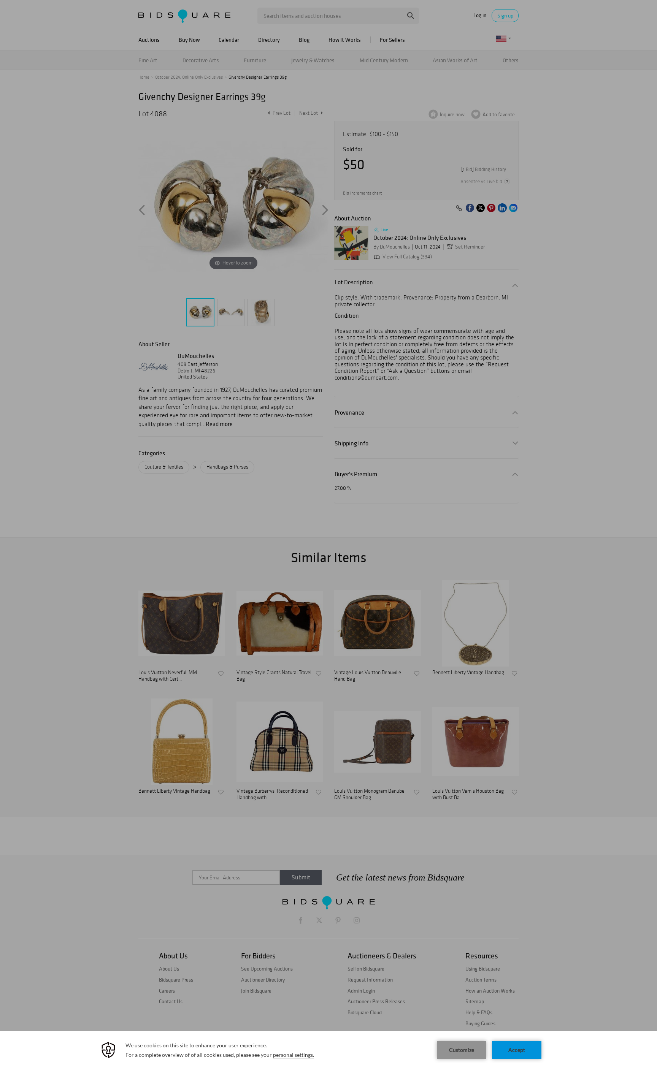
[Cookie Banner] (328, 1050)
